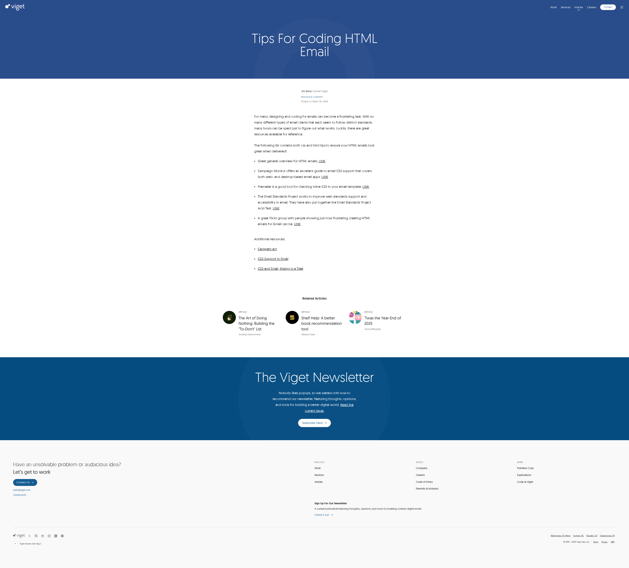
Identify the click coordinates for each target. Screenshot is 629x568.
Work (553, 7)
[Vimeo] (62, 536)
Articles (578, 7)
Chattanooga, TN (607, 536)
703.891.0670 (19, 495)
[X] (29, 536)
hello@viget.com (21, 490)
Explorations (524, 475)
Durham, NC (578, 536)
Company (421, 468)
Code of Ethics (424, 481)
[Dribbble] (43, 536)
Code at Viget (525, 481)
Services (566, 7)
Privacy (604, 542)
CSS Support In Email (273, 259)
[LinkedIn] (56, 536)
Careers (591, 7)
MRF (613, 542)
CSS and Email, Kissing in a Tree (280, 268)
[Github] (36, 536)
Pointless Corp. (525, 468)
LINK (322, 161)
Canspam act (267, 249)
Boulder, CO (592, 536)
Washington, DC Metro (561, 536)
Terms (595, 542)
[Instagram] (49, 536)
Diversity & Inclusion (427, 488)
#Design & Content (312, 97)
